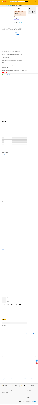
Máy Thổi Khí (18, 22)
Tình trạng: (15, 16)
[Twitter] (10, 392)
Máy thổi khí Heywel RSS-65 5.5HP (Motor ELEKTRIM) (11, 378)
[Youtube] (11, 392)
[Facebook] (9, 392)
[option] (5, 356)
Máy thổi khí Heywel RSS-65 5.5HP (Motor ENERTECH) (4, 378)
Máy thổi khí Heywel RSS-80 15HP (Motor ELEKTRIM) (32, 378)
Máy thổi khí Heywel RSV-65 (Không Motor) (18, 378)
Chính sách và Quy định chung (5, 392)
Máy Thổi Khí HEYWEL (21, 22)
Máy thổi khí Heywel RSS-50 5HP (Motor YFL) (25, 378)
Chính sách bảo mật (4, 393)
